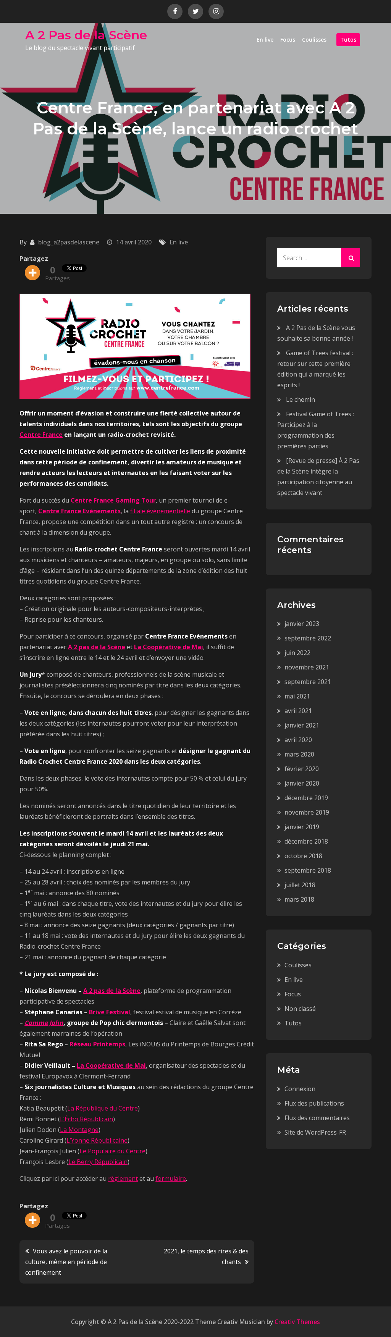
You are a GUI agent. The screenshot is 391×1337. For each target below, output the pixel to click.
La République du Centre (102, 1108)
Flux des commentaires (317, 1118)
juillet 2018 (299, 885)
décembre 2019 (306, 798)
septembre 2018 (307, 870)
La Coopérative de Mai (168, 647)
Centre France (41, 434)
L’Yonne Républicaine (97, 1140)
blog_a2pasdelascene (68, 242)
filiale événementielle (160, 511)
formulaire (170, 1178)
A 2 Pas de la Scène (86, 34)
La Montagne (79, 1129)
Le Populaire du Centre (112, 1151)
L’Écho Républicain (86, 1119)
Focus (287, 39)
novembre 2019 (306, 812)
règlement (123, 1178)
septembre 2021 (307, 681)
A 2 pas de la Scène (96, 647)
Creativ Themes (297, 1322)
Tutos (348, 39)
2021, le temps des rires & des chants (206, 1256)
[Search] (350, 257)
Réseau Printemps (97, 1044)
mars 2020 (299, 754)
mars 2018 (299, 899)
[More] (32, 272)
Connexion (299, 1089)
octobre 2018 (303, 856)
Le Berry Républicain (98, 1162)
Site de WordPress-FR (315, 1132)
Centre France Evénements (79, 511)
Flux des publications (314, 1103)
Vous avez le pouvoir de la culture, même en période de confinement (66, 1262)
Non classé (300, 1008)
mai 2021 (297, 696)
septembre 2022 (307, 638)
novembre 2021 (306, 667)
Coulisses (314, 39)
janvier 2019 (301, 827)
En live (265, 39)
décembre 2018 (306, 841)
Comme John (43, 1023)
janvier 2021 (301, 725)
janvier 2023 (301, 623)
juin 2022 (297, 652)
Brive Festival (109, 1012)
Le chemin (300, 399)
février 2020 (301, 769)
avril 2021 (298, 710)
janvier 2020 (301, 783)
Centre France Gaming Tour (113, 500)
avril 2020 (298, 740)
